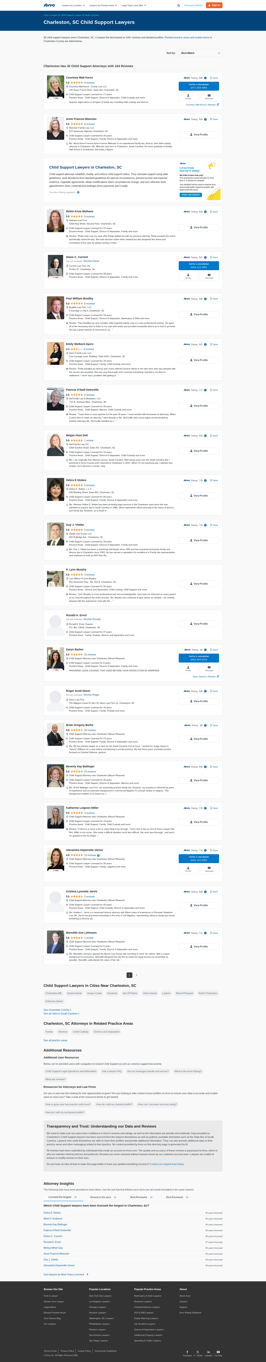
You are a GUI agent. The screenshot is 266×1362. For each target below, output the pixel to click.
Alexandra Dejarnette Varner (84, 850)
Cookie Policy (84, 1351)
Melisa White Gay (53, 1248)
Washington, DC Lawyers (101, 1318)
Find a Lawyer (51, 1296)
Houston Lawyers (97, 1312)
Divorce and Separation (107, 1031)
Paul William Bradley (79, 298)
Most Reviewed (141, 1197)
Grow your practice (193, 5)
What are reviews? (55, 1079)
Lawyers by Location (72, 5)
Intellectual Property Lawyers (148, 1335)
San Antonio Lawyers (99, 1335)
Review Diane (91, 261)
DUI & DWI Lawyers (143, 1312)
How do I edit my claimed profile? (114, 1104)
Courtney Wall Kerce (79, 77)
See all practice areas (55, 1040)
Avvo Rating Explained (190, 1312)
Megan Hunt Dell (77, 435)
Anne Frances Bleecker (81, 119)
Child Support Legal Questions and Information (71, 1071)
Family (49, 1031)
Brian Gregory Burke (79, 725)
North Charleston (208, 993)
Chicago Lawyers (97, 1307)
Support (183, 1307)
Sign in (216, 5)
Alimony (62, 1031)
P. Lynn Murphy (76, 569)
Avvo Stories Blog (52, 1318)
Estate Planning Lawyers (146, 1318)
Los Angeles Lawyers (99, 1301)
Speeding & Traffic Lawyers (147, 1340)
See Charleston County (56, 1010)
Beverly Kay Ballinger (80, 766)
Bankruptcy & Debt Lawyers (147, 1296)
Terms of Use (50, 1351)
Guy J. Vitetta (75, 524)
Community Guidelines (106, 1351)
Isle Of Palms (130, 993)
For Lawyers (50, 1324)
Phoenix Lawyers (97, 1329)
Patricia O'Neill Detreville (82, 389)
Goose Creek (94, 993)
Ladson (166, 993)
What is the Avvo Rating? (188, 1071)
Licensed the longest (62, 1197)
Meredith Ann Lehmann (81, 932)
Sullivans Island (54, 1001)
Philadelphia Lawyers (99, 1324)
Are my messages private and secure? (148, 1071)
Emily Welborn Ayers (79, 344)
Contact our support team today (167, 1164)
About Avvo (184, 1296)
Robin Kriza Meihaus (79, 211)
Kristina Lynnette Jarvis (81, 891)
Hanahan (112, 993)
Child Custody (80, 1031)
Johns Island (150, 993)
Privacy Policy (67, 1351)
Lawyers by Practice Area (101, 5)
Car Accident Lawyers (144, 1324)
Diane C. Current (77, 257)
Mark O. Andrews (53, 1218)
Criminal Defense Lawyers (147, 1307)
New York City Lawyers (100, 1296)
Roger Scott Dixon (78, 690)
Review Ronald (92, 619)
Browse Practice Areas (55, 1312)
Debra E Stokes (76, 480)
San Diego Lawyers (98, 1340)
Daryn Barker (74, 649)
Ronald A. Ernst (76, 615)
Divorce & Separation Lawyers (149, 1329)
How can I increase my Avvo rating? (157, 1104)
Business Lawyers (143, 1301)
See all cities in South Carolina (60, 1013)
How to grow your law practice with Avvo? (68, 1104)
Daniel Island (74, 993)
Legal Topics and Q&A (132, 5)
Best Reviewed (177, 1197)
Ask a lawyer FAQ (112, 1071)
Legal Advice (50, 1307)
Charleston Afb (53, 993)
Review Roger (91, 694)
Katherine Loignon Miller (82, 807)
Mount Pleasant (184, 993)
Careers (183, 1301)
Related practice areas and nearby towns (187, 37)
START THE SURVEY (191, 195)
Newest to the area (103, 1197)
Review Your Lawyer (54, 1301)
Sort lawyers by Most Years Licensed (64, 1274)
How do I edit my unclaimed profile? (64, 1112)
